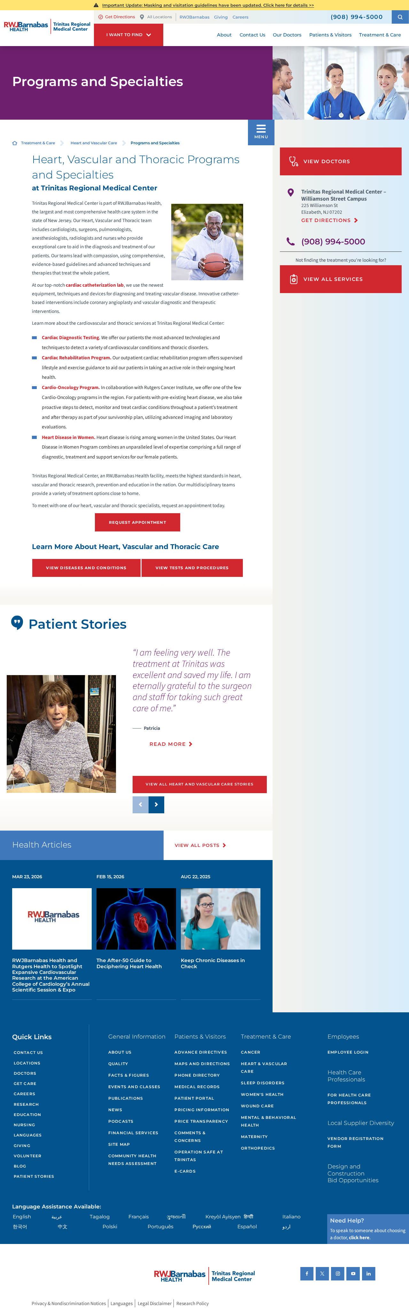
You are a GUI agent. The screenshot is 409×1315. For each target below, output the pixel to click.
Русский (202, 1226)
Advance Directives (200, 1052)
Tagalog (100, 1217)
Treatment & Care (38, 142)
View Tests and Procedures (192, 567)
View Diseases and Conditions (86, 567)
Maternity (254, 1136)
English (22, 1217)
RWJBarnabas (194, 17)
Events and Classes (134, 1086)
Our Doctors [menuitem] (287, 35)
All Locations (159, 16)
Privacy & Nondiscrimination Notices (69, 1303)
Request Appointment (137, 522)
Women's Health (262, 1094)
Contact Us (28, 1052)
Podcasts (121, 1121)
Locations (27, 1063)
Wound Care (257, 1106)
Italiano (291, 1217)
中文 (62, 1226)
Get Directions (120, 16)
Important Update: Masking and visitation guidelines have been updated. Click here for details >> (208, 5)
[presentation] (200, 701)
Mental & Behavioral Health (268, 1121)
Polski (110, 1226)
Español (247, 1226)
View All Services (333, 279)
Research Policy (192, 1303)
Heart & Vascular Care (264, 1067)
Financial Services (133, 1132)
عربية (56, 1217)
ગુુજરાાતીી (176, 1217)
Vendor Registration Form (356, 1142)
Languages (28, 1135)
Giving (221, 17)
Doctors (25, 1073)
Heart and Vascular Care (94, 142)
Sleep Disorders (263, 1082)
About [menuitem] (224, 35)
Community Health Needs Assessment (132, 1159)
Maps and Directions (202, 1063)
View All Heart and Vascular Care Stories (199, 784)
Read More (168, 744)
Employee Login (348, 1052)
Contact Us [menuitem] (252, 35)
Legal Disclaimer (155, 1303)
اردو (286, 1226)
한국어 (20, 1226)
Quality (118, 1063)
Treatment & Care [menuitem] (380, 35)
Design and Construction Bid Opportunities (353, 1173)
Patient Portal (194, 1098)
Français (138, 1217)
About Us (120, 1052)
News (115, 1109)
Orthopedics (258, 1148)
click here (359, 1237)
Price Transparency (201, 1121)
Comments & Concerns (189, 1136)
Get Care (25, 1083)
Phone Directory (197, 1075)
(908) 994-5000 (333, 241)
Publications (125, 1098)
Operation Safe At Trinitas (198, 1156)
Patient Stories (34, 1176)
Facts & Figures (128, 1075)
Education (28, 1114)
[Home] (47, 28)
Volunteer (28, 1155)
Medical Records (197, 1086)
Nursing (24, 1124)
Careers (240, 17)
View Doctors (327, 161)
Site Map (119, 1144)
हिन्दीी (248, 1217)
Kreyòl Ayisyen (223, 1217)
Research (26, 1104)
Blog (20, 1166)
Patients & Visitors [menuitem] (330, 35)
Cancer (250, 1052)
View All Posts (197, 845)
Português (161, 1226)
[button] (400, 17)
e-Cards (185, 1171)
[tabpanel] (61, 734)
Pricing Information (201, 1109)
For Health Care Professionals (349, 1099)
